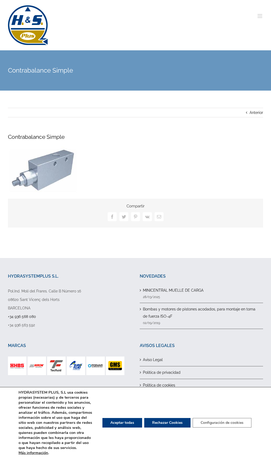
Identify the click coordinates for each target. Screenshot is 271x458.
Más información (33, 452)
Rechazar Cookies (167, 422)
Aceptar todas (122, 422)
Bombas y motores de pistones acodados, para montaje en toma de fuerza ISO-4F (199, 312)
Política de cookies (159, 385)
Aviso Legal (153, 360)
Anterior (256, 112)
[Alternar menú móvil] (260, 16)
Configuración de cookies (222, 422)
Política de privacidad (161, 372)
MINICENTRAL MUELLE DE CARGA (173, 290)
